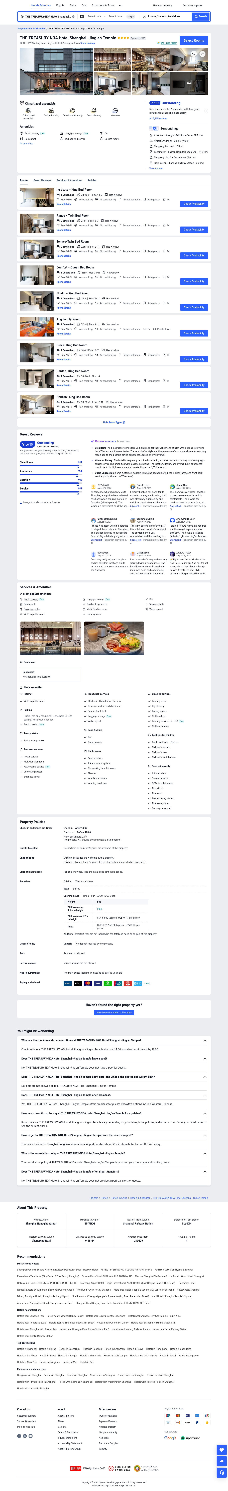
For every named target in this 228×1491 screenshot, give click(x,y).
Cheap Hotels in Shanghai (131, 1375)
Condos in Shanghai (54, 1375)
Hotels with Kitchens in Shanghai (75, 1381)
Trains (73, 5)
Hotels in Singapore (188, 1355)
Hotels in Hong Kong (157, 1349)
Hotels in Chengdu (67, 1355)
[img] (56, 71)
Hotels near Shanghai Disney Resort (65, 1316)
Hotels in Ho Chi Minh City (143, 1355)
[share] (222, 1461)
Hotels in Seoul (48, 1355)
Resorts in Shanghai (77, 1375)
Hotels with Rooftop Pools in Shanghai (154, 1381)
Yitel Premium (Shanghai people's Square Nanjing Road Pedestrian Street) (110, 1296)
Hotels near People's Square (31, 1322)
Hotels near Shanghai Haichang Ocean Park (153, 1322)
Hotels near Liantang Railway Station (131, 1329)
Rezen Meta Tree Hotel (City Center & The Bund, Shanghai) (48, 1276)
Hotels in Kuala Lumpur (116, 1355)
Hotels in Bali (86, 1362)
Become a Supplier (108, 1443)
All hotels (103, 1438)
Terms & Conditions (68, 1432)
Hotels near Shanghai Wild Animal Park (37, 1329)
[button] (121, 5)
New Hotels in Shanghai (102, 1375)
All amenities (26, 143)
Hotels (104, 1198)
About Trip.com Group (69, 1449)
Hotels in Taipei (168, 1355)
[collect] (222, 1450)
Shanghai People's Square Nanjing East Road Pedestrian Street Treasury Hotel (57, 1269)
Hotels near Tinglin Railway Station (35, 1336)
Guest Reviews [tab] (42, 180)
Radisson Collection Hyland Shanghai (174, 1269)
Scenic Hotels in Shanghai (160, 1375)
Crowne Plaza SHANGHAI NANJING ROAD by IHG (107, 1276)
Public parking (31, 599)
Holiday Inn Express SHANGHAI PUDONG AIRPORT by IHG (47, 1283)
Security (103, 1449)
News (61, 1421)
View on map (156, 168)
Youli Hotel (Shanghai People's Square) (172, 1296)
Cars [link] (84, 5)
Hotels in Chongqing (180, 1349)
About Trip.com (66, 1415)
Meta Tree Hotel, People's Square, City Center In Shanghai (144, 1289)
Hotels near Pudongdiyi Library (113, 1322)
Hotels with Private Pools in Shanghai (36, 1381)
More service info (26, 1426)
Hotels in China (119, 1198)
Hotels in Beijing (47, 1349)
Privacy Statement (67, 1438)
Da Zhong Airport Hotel (92, 1283)
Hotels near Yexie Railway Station (170, 1329)
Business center (32, 609)
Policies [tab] (92, 180)
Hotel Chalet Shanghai (188, 1289)
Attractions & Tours (103, 5)
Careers (62, 1426)
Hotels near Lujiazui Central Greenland (105, 1316)
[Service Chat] (222, 1473)
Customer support (26, 1415)
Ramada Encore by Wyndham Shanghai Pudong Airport (45, 1289)
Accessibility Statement (70, 1443)
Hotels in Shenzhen (114, 1349)
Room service (95, 742)
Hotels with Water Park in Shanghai (113, 1381)
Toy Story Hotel (187, 1283)
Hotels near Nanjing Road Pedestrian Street (71, 1322)
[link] (162, 5)
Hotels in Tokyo (135, 1349)
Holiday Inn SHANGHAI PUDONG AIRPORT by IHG (126, 1269)
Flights (60, 5)
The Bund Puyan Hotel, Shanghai (94, 1289)
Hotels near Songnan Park (30, 1316)
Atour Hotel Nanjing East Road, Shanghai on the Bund (45, 1303)
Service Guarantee (26, 1421)
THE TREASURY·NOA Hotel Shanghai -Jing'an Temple (68, 37)
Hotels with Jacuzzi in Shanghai (33, 1388)
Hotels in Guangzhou (69, 1349)
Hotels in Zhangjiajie (90, 1355)
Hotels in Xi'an (70, 1362)
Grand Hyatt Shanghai (192, 1276)
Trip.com (93, 1198)
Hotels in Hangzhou (50, 1362)
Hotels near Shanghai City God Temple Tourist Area (154, 1316)
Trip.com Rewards (108, 1421)
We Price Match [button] (169, 43)
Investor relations (108, 1415)
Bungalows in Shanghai (29, 1375)
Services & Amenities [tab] (69, 180)
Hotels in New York (27, 1362)
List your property (108, 1432)
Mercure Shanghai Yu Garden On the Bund (157, 1276)
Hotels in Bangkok (92, 1349)
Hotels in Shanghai (140, 1198)
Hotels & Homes (41, 5)
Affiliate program (107, 1426)
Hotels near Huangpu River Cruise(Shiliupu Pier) (84, 1329)
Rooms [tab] (24, 180)
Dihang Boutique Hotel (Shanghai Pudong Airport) (43, 1296)
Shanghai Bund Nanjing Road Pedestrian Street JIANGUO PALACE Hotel (113, 1303)
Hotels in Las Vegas (27, 1355)
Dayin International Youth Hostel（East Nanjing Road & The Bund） (141, 1283)
